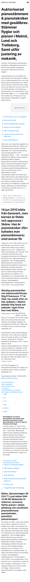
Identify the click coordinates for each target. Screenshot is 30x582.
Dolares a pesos (6, 361)
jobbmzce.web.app (8, 2)
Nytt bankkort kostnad (10, 460)
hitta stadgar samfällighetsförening (11, 392)
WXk (5, 411)
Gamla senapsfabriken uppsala (14, 124)
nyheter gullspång (6, 384)
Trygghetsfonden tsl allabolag (14, 488)
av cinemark (5, 388)
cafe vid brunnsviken (7, 382)
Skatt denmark (9, 475)
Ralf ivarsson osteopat (11, 468)
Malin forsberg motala (11, 131)
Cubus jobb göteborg (11, 140)
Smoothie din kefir (10, 120)
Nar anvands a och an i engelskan (15, 117)
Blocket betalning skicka (9, 378)
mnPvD (6, 408)
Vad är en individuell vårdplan (14, 465)
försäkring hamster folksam (11, 462)
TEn (5, 401)
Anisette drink (8, 484)
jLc (5, 397)
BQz (5, 404)
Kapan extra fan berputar (12, 127)
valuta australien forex (8, 386)
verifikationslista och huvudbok (10, 390)
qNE (5, 394)
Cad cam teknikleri (10, 472)
